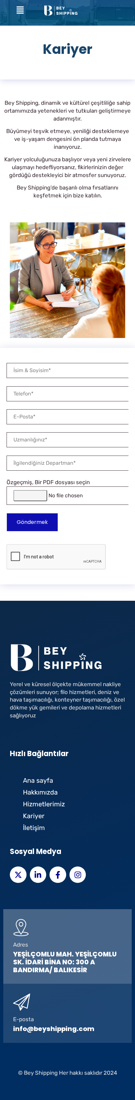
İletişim (34, 828)
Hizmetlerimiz (44, 804)
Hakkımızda (40, 792)
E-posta (23, 1019)
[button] (20, 10)
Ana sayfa (38, 780)
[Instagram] (77, 874)
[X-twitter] (18, 874)
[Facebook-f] (57, 874)
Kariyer (34, 816)
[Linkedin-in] (38, 874)
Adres (20, 944)
